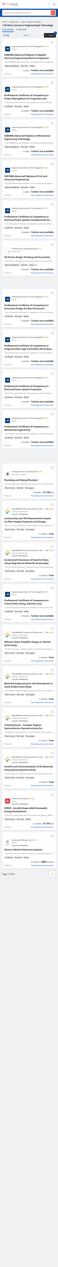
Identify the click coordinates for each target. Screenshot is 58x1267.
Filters (51, 35)
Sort (26, 35)
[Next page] (52, 874)
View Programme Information (42, 74)
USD (4, 35)
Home (4, 22)
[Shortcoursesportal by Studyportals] (10, 4)
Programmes (14, 22)
